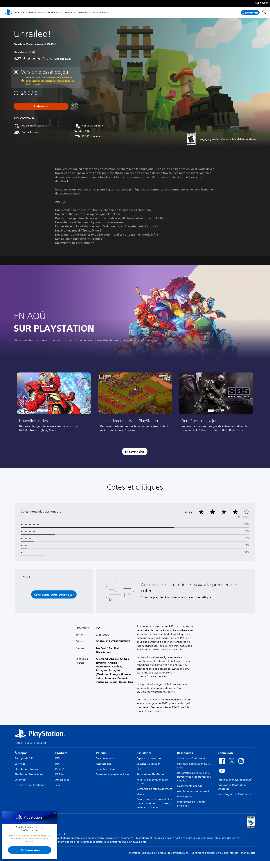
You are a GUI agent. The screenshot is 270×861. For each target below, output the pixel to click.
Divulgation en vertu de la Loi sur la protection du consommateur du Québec (154, 803)
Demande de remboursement (154, 788)
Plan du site (248, 852)
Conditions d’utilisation (191, 758)
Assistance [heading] (144, 753)
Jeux (40, 12)
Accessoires (66, 12)
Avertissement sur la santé (193, 791)
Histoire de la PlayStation (30, 785)
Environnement (105, 758)
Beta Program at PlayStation (234, 794)
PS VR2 (59, 769)
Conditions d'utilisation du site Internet (215, 852)
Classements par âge (189, 785)
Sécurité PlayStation (148, 763)
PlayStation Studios (26, 769)
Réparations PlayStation (150, 774)
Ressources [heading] (185, 753)
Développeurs (185, 796)
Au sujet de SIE (24, 758)
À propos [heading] (21, 753)
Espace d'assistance (148, 758)
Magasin (20, 12)
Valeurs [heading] (101, 753)
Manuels (141, 794)
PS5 (31, 12)
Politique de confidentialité (172, 852)
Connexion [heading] (225, 753)
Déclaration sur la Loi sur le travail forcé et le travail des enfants (194, 776)
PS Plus (51, 12)
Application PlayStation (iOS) (235, 779)
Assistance (99, 12)
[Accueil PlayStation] (8, 12)
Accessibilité (103, 763)
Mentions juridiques (141, 852)
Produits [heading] (61, 753)
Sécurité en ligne (106, 769)
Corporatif (21, 779)
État (138, 769)
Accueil (19, 742)
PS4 (57, 763)
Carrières (20, 763)
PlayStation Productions (29, 774)
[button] (53, 594)
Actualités (83, 12)
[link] (54, 403)
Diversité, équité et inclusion (113, 774)
